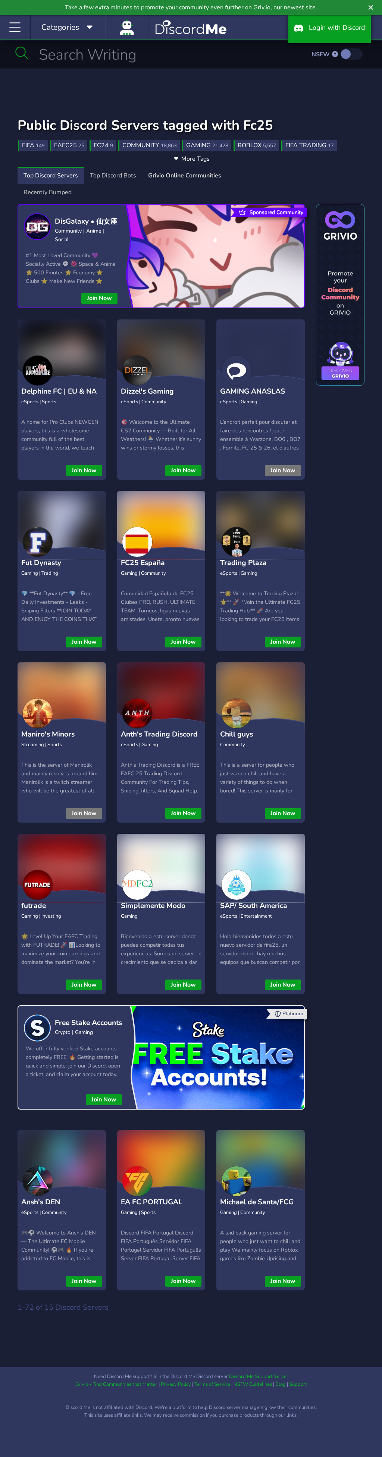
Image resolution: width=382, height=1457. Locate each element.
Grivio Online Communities (184, 175)
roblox (257, 145)
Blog (280, 1384)
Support (298, 1384)
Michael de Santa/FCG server (257, 1207)
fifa (33, 145)
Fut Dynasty (41, 563)
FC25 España (143, 563)
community (149, 145)
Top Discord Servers (51, 175)
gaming (207, 145)
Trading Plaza (243, 563)
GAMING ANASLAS (252, 391)
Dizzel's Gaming (147, 391)
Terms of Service (212, 1384)
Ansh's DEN (40, 1202)
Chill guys (236, 734)
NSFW (321, 54)
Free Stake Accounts (88, 1023)
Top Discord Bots (113, 175)
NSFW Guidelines (253, 1384)
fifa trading (309, 145)
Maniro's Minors (48, 734)
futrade (33, 906)
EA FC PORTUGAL (151, 1202)
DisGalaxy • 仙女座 (86, 221)
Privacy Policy (176, 1384)
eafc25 (69, 145)
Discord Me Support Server (258, 1376)
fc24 (103, 145)
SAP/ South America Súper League (253, 911)
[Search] (22, 53)
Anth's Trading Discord (159, 734)
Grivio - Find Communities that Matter (116, 1384)
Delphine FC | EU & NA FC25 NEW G (59, 397)
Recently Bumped (48, 192)
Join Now (99, 298)
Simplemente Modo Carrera (153, 911)
